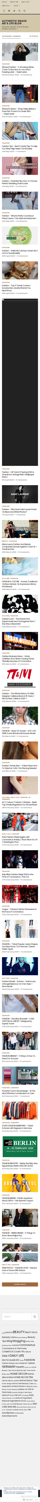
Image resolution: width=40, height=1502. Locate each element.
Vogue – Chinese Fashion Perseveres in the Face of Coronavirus (19, 910)
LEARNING (15, 1088)
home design (7, 1384)
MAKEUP (5, 1395)
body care (30, 1341)
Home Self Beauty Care (23, 1383)
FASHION (6, 64)
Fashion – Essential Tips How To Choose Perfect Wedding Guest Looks (19, 182)
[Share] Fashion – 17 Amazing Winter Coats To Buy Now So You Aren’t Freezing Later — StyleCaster (18, 69)
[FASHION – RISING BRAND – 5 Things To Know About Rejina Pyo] (20, 1218)
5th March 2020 (8, 736)
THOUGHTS (9, 1410)
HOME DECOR (18, 1374)
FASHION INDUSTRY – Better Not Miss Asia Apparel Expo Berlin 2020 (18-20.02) (19, 1164)
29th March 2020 (9, 552)
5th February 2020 (10, 1061)
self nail (29, 1404)
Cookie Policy (20, 1493)
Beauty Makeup (21, 1337)
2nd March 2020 (9, 771)
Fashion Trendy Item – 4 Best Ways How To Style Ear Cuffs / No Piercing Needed (19, 766)
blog (9, 1341)
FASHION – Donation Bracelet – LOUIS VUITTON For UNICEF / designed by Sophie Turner (18, 1021)
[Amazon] (19, 11)
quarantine (31, 1401)
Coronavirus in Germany (14, 1348)
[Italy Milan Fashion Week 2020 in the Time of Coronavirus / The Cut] (20, 859)
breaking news (7, 1345)
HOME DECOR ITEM (23, 1377)
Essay (22, 1360)
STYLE (3, 1410)
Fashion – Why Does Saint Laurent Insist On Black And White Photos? (19, 510)
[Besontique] (9, 11)
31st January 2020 (10, 1203)
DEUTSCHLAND (9, 1360)
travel (15, 1409)
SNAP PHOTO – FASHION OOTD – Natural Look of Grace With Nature (19, 1269)
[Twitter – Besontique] (14, 11)
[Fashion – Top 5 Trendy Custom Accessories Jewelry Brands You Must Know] (20, 270)
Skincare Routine (22, 1407)
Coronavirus (27, 1345)
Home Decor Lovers (10, 1380)
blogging (19, 1341)
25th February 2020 (10, 952)
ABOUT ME (14, 2)
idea (35, 1384)
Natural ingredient (24, 1398)
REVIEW (4, 1404)
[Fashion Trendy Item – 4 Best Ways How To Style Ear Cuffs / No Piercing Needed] (20, 750)
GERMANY (9, 1367)
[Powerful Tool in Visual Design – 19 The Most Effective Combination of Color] (20, 1076)
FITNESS (16, 1363)
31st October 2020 (10, 117)
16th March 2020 (9, 664)
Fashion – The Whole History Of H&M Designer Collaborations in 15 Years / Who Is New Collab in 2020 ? (18, 696)
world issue (19, 1413)
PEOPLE (23, 1401)
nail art (17, 1395)
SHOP (16, 6)
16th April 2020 (8, 293)
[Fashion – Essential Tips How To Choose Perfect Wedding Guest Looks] (20, 166)
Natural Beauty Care (8, 1398)
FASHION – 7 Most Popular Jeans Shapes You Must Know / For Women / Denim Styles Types (20, 946)
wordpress (8, 1412)
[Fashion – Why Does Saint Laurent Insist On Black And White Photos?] (20, 494)
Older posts (20, 1284)
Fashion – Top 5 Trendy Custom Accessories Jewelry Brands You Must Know (16, 288)
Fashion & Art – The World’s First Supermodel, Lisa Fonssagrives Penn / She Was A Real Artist (18, 621)
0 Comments (26, 75)
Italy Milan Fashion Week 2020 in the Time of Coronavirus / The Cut (17, 875)
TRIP (29, 1410)
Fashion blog (8, 1363)
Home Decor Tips (29, 1380)
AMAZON (9, 1332)
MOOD (12, 1395)
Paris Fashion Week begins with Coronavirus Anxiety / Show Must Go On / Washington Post (19, 839)
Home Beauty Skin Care (21, 1370)
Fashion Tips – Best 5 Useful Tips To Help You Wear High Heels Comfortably (19, 147)
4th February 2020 (10, 1096)
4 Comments (23, 701)
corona (15, 1345)
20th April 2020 (8, 256)
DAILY (5, 1356)
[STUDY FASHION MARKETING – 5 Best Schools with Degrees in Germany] (20, 1110)
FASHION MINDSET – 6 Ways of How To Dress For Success (18, 1057)
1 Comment (21, 151)
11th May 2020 (8, 186)
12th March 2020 (9, 701)
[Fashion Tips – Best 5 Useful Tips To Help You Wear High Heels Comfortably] (20, 131)
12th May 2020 (8, 151)
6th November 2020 (10, 75)
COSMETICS (7, 1351)
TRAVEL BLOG (23, 1410)
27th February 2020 (10, 845)
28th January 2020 (10, 1238)
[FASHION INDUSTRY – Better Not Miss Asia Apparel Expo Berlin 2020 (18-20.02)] (20, 1146)
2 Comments (22, 256)
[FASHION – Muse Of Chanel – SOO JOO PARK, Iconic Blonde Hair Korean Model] (20, 716)
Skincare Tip (32, 1407)
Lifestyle (15, 1392)
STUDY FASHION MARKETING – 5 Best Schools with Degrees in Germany (17, 1126)
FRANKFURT (23, 1363)
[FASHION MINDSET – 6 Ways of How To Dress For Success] (20, 1041)
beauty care (9, 1337)
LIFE (26, 1389)
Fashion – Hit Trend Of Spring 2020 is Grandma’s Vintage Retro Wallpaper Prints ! (18, 474)
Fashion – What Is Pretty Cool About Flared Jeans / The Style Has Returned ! (19, 217)
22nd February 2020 (10, 989)
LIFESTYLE (5, 6)
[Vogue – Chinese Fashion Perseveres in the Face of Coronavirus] (20, 894)
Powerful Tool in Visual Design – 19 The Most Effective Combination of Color (18, 1092)
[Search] (24, 11)
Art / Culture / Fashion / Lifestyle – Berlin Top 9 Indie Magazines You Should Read (19, 803)
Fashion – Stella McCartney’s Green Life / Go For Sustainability (20, 252)
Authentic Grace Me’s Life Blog (14, 22)
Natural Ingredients (11, 1401)
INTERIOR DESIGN (18, 1386)
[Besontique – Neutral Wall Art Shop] (4, 11)
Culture (5, 578)
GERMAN (31, 1363)
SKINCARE (11, 1407)
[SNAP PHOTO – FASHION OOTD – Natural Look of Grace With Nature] (20, 1253)
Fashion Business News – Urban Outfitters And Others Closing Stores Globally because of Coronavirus (18, 658)
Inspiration (6, 1386)
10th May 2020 (8, 221)
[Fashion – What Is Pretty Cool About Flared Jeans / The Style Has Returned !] (20, 201)
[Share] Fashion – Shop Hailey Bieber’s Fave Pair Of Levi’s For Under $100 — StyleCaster (19, 111)
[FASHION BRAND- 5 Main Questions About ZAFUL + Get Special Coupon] (20, 1183)
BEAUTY (5, 541)
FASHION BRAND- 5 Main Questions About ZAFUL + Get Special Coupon (17, 1199)
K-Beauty (28, 1386)
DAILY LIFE (25, 2)
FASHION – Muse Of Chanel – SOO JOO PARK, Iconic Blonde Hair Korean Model (19, 732)
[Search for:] (20, 1316)
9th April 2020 (8, 480)
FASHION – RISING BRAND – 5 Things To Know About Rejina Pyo (18, 1234)
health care (28, 1367)
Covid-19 (19, 1351)
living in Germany (25, 1392)
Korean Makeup (12, 1389)
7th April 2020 (8, 515)
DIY (17, 1360)
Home (4, 2)
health (20, 1367)
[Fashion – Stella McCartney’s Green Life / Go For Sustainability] (20, 235)
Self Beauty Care (20, 1404)
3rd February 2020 (10, 1131)
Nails (31, 1395)
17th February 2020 (10, 1026)
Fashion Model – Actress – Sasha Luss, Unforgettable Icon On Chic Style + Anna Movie (19, 984)
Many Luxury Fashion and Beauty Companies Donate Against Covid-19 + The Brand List (19, 547)
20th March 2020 (9, 627)
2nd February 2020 (10, 1169)
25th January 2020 (10, 1273)
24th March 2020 (9, 589)
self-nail (10, 1404)
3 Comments (26, 952)
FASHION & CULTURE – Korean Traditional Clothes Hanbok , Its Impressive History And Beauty (19, 584)
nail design (25, 1395)
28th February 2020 (10, 807)
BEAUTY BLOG (31, 1332)
